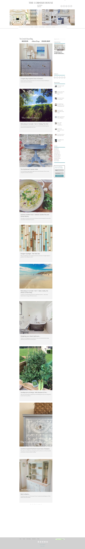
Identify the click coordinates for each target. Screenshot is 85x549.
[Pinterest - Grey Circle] (66, 6)
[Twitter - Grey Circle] (64, 6)
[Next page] (41, 504)
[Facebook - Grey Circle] (62, 6)
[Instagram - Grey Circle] (69, 6)
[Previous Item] (55, 47)
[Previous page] (31, 504)
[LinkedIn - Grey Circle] (71, 6)
